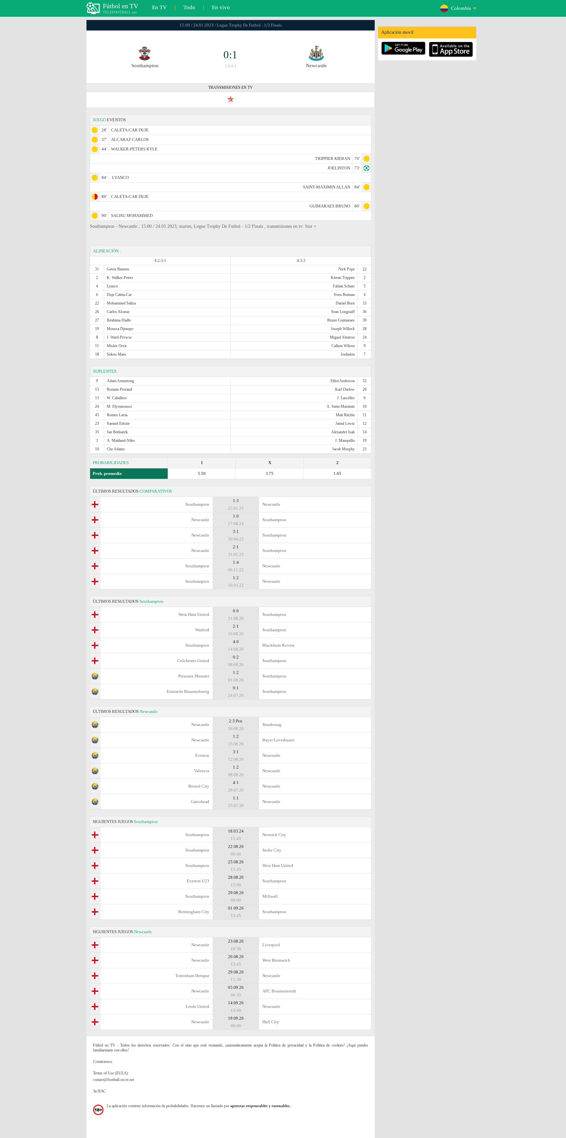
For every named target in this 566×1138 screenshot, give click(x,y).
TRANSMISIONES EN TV (230, 87)
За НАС (99, 1091)
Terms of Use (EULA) (110, 1073)
